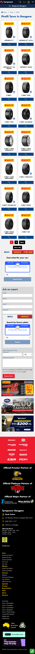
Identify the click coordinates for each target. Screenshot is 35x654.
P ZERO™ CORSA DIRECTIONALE (9, 177)
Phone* (5, 299)
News (4, 593)
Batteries (4, 575)
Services (5, 573)
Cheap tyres (5, 618)
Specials (5, 584)
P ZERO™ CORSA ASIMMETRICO (9, 149)
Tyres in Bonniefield (7, 603)
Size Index (5, 601)
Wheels (4, 566)
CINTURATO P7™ (9, 40)
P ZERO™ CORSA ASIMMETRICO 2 (26, 149)
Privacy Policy (6, 372)
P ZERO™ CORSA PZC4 (25, 177)
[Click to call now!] (20, 2)
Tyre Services (6, 579)
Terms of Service (17, 372)
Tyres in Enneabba (7, 605)
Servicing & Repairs (8, 577)
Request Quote (8, 376)
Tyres (4, 553)
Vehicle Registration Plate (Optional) (10, 351)
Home (5, 12)
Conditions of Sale (22, 649)
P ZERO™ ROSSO (26, 205)
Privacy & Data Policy (12, 649)
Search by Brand (7, 560)
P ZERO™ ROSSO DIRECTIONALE (9, 232)
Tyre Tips (4, 564)
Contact (5, 586)
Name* (5, 293)
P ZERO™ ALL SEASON (26, 122)
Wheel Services (6, 581)
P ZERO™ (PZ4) (26, 95)
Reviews (5, 595)
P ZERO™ (9, 95)
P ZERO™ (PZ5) (9, 122)
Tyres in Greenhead (7, 607)
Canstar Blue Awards (8, 614)
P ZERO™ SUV (26, 232)
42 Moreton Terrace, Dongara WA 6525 (19, 518)
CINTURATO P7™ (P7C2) (26, 40)
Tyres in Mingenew (7, 610)
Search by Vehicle (7, 555)
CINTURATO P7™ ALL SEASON (9, 67)
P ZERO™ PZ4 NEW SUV (9, 205)
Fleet (4, 590)
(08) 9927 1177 (11, 521)
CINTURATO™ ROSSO (26, 67)
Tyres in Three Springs (8, 612)
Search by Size (6, 557)
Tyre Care (5, 562)
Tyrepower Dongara (18, 6)
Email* (5, 304)
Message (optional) (8, 358)
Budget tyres (5, 616)
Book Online (6, 588)
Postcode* (6, 310)
